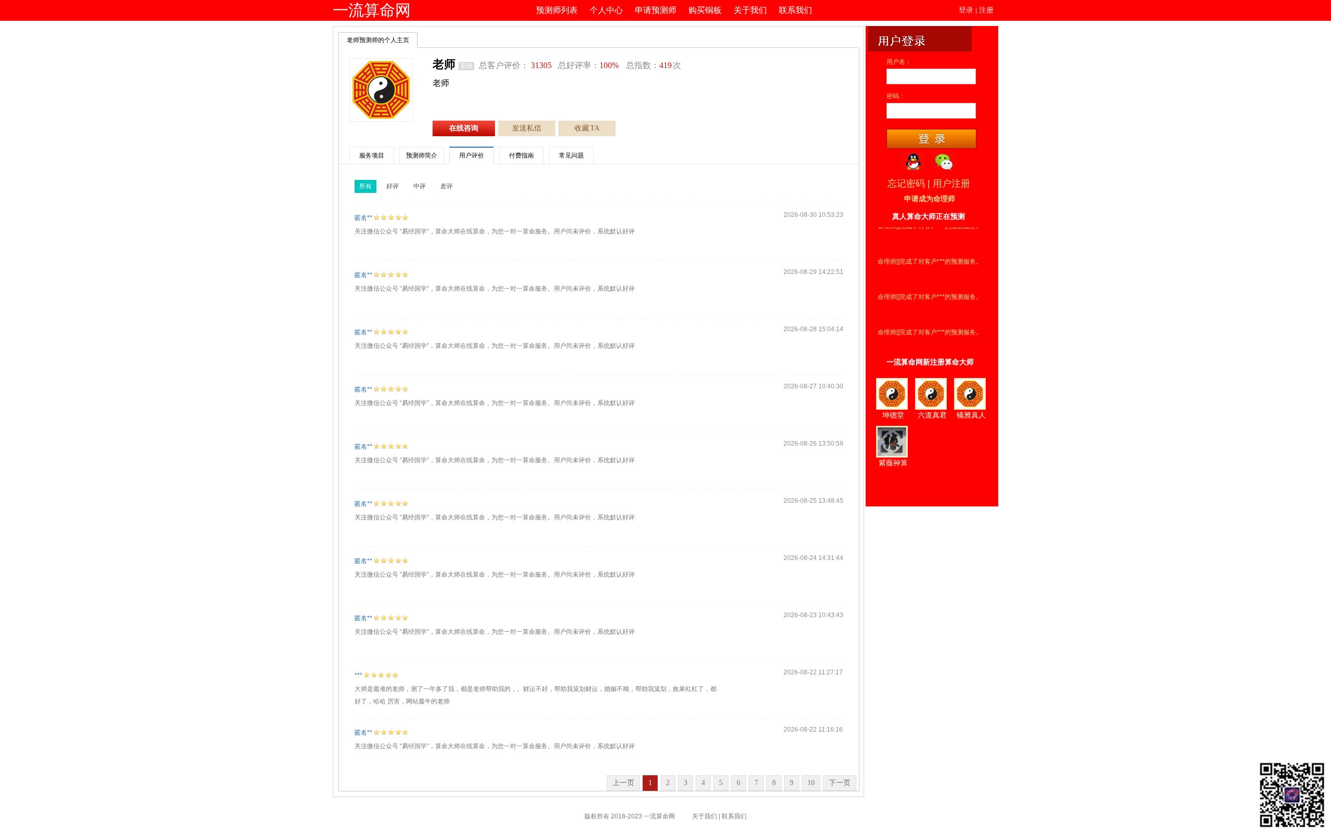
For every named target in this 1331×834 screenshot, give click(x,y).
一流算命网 (372, 10)
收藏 (587, 128)
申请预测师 (655, 10)
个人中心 (606, 10)
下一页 (840, 783)
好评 (392, 186)
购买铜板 (705, 10)
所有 (365, 186)
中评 (419, 186)
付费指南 (521, 155)
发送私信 (526, 128)
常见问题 (571, 155)
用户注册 (951, 183)
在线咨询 (463, 128)
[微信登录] (943, 160)
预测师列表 (557, 10)
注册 (986, 10)
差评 (446, 186)
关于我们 (750, 10)
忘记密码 (906, 183)
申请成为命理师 (929, 199)
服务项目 (371, 155)
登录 (966, 10)
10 (811, 783)
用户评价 (471, 155)
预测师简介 (421, 155)
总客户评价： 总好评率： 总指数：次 (580, 65)
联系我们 (795, 10)
